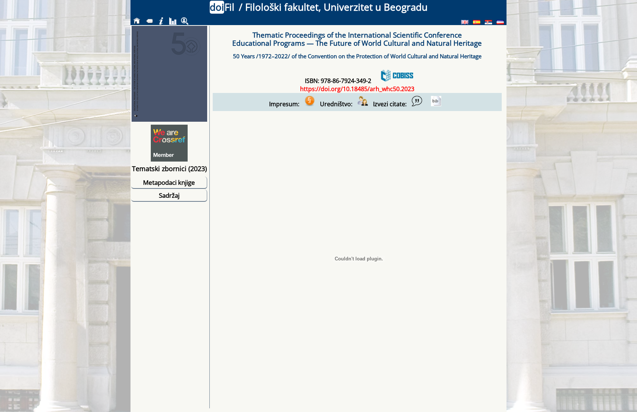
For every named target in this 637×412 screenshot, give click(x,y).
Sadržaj (169, 195)
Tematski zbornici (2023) (169, 168)
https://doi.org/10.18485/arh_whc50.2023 (357, 89)
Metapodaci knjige (169, 182)
